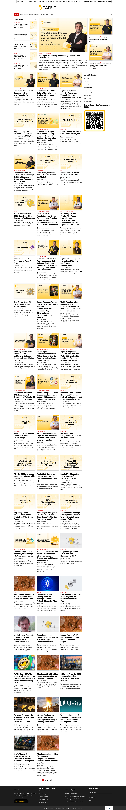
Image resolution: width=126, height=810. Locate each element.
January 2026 (87, 90)
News (90, 800)
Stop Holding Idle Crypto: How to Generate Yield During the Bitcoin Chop (37, 1)
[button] (21, 801)
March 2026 (87, 84)
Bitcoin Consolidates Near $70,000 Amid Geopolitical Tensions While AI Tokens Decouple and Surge (47, 758)
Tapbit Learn (92, 798)
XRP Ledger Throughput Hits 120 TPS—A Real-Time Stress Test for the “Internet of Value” (47, 516)
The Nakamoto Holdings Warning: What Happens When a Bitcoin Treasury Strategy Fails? (70, 516)
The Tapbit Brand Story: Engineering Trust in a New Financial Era (23, 93)
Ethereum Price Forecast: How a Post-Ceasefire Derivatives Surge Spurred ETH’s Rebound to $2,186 (71, 396)
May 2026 (86, 78)
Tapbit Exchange (43, 791)
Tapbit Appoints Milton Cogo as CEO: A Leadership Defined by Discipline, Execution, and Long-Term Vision (70, 306)
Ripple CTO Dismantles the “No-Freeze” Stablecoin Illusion (69, 476)
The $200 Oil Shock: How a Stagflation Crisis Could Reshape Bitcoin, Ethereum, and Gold (24, 718)
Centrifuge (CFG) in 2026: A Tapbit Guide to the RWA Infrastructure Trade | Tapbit (77, 1)
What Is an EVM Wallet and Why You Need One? (70, 174)
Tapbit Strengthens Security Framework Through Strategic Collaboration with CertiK (100, 65)
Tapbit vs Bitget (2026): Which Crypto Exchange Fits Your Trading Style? (23, 553)
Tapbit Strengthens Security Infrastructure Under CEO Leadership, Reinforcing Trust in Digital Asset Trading (69, 356)
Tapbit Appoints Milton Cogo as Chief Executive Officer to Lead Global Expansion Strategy (47, 436)
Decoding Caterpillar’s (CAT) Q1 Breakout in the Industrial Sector (70, 435)
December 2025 (88, 93)
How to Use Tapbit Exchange (29, 14)
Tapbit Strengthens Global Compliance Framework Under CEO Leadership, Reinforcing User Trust (47, 396)
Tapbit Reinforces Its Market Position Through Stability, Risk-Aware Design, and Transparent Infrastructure (24, 177)
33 (50, 780)
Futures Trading (43, 796)
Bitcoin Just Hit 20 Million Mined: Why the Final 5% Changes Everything (47, 676)
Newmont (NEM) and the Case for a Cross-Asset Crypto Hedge (24, 435)
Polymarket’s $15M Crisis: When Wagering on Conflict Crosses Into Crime (71, 597)
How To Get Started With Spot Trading (74, 796)
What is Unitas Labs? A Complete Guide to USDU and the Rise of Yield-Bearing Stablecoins (70, 718)
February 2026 (88, 87)
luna (16, 48)
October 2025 (87, 98)
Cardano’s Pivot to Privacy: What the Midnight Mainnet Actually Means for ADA (47, 597)
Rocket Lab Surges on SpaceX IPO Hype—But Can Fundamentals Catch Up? (47, 477)
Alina (16, 27)
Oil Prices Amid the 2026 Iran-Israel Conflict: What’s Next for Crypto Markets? (70, 677)
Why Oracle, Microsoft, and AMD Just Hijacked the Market (20, 35)
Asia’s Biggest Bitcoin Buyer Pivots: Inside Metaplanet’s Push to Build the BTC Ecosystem (24, 757)
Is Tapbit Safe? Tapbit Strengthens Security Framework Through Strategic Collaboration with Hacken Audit (46, 135)
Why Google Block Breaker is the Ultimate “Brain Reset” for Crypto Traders (23, 516)
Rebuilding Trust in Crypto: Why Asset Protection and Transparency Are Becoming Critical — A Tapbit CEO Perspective (70, 219)
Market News (45, 14)
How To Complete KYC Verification (73, 802)
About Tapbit (92, 792)
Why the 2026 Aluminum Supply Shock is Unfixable (24, 475)
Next (53, 780)
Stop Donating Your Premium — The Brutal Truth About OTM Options (24, 133)
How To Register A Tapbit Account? (73, 799)
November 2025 (88, 95)
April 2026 (86, 81)
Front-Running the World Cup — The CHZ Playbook (21, 25)
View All (34, 19)
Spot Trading (42, 794)
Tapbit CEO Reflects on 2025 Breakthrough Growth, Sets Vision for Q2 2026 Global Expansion (24, 396)
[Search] (111, 14)
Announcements (93, 795)
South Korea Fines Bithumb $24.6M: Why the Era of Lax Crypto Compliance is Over (47, 638)
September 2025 (88, 101)
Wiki (52, 14)
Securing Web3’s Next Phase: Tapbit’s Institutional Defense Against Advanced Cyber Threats (24, 356)
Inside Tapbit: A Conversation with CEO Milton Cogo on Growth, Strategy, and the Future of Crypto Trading (46, 356)
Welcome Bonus (43, 799)
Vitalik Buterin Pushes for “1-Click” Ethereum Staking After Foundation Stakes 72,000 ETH (24, 638)
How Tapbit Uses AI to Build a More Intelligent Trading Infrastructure (99, 38)
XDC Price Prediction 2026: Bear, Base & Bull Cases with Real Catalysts (21, 45)
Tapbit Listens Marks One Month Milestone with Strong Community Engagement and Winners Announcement (47, 555)
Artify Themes (78, 808)
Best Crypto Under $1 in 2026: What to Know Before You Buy (21, 66)
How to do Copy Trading (70, 793)
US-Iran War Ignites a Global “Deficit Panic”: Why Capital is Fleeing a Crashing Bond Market (47, 718)
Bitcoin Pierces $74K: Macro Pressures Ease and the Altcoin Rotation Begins (70, 638)
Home (16, 14)
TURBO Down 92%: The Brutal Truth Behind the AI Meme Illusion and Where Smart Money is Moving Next (24, 678)
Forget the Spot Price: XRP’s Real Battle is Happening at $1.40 (69, 553)
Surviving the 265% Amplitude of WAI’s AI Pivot (20, 55)
